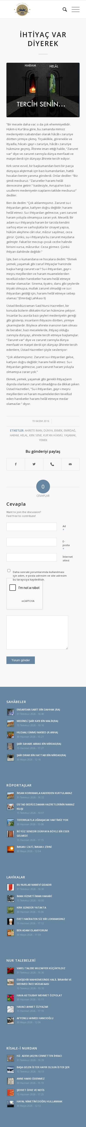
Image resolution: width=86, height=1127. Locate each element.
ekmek (58, 430)
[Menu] (73, 9)
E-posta (66, 545)
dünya (48, 430)
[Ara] (62, 9)
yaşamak (70, 435)
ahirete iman (33, 430)
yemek (43, 440)
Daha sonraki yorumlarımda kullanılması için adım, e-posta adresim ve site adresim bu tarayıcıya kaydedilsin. (40, 575)
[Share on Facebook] (16, 464)
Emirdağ (69, 430)
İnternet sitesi (68, 558)
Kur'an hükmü (53, 435)
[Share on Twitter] (34, 464)
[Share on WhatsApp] (52, 464)
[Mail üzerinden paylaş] (70, 464)
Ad (64, 528)
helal (24, 435)
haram (14, 435)
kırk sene (35, 435)
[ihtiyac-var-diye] (43, 90)
